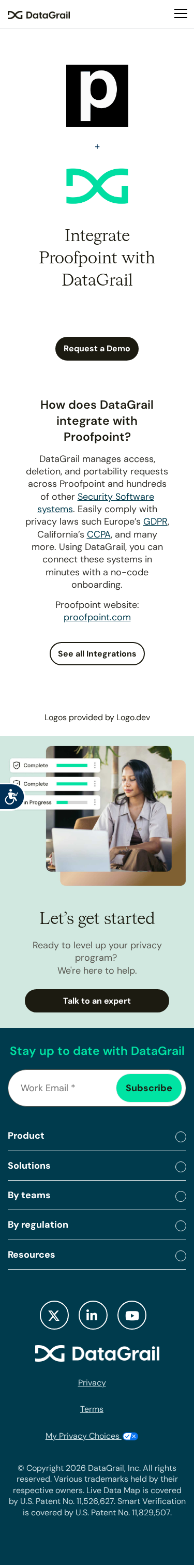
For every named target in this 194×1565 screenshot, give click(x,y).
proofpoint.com (97, 617)
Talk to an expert (97, 1000)
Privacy (92, 1382)
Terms (91, 1409)
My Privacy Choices (84, 1435)
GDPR (155, 521)
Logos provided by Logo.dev (97, 717)
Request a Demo (97, 348)
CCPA (99, 534)
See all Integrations (97, 653)
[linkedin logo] (93, 1315)
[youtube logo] (131, 1315)
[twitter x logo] (54, 1315)
